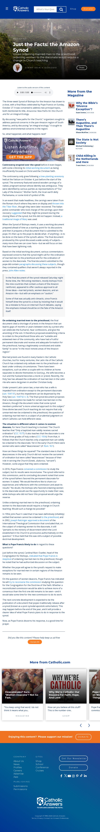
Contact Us (48, 818)
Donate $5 (34, 642)
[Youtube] (69, 776)
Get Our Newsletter (74, 758)
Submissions (20, 786)
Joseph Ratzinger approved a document (30, 520)
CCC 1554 (41, 436)
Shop (73, 9)
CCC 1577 (19, 433)
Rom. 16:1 (48, 446)
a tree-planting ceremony (51, 176)
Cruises (40, 770)
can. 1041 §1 (9, 393)
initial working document (38, 168)
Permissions (20, 789)
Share (81, 67)
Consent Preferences (60, 818)
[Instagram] (73, 776)
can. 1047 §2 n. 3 (20, 396)
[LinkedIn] (85, 775)
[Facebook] (61, 776)
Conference (42, 767)
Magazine (20, 39)
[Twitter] (65, 776)
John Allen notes (17, 270)
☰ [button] (6, 8)
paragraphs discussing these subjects (37, 264)
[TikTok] (81, 776)
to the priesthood (50, 517)
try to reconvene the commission (25, 582)
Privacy (40, 818)
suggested (16, 212)
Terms (34, 818)
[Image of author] (17, 67)
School (39, 764)
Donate (88, 9)
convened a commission (35, 469)
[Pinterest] (77, 776)
